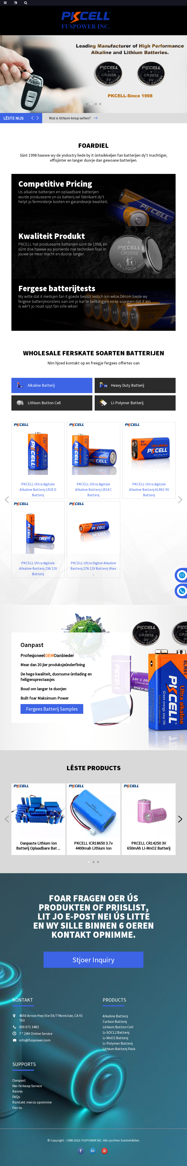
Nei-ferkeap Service (27, 1085)
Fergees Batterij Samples (52, 709)
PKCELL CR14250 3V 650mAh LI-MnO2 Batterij (148, 845)
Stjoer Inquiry (93, 959)
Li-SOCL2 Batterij (116, 1032)
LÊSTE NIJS (13, 118)
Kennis (17, 1091)
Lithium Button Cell (118, 1027)
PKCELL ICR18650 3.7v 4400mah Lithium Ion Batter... (93, 845)
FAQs (16, 1096)
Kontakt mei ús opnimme (32, 1102)
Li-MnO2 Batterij (115, 1038)
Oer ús (17, 1107)
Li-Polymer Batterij (118, 1043)
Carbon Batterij (115, 1021)
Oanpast (19, 1080)
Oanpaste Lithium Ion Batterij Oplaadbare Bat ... (38, 845)
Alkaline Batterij (115, 1016)
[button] (13, 74)
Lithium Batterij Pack (119, 1048)
